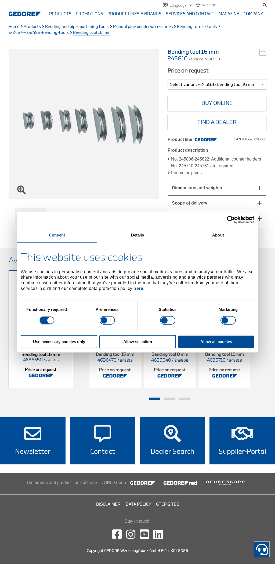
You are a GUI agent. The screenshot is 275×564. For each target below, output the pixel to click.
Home (14, 27)
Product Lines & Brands (134, 14)
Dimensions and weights (197, 187)
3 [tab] (184, 399)
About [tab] (218, 235)
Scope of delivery (189, 203)
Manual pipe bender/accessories (143, 27)
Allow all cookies (216, 341)
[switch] (107, 320)
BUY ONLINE (217, 103)
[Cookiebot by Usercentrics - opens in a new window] (230, 220)
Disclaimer (108, 504)
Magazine (229, 14)
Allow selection (137, 341)
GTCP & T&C (167, 504)
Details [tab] (137, 235)
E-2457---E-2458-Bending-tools (39, 33)
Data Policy (138, 504)
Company (253, 14)
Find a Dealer (217, 122)
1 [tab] (154, 399)
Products (60, 14)
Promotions (89, 14)
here (138, 288)
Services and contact (190, 14)
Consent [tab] (57, 235)
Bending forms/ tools (197, 27)
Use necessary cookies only (59, 341)
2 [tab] (169, 399)
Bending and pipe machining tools (77, 27)
